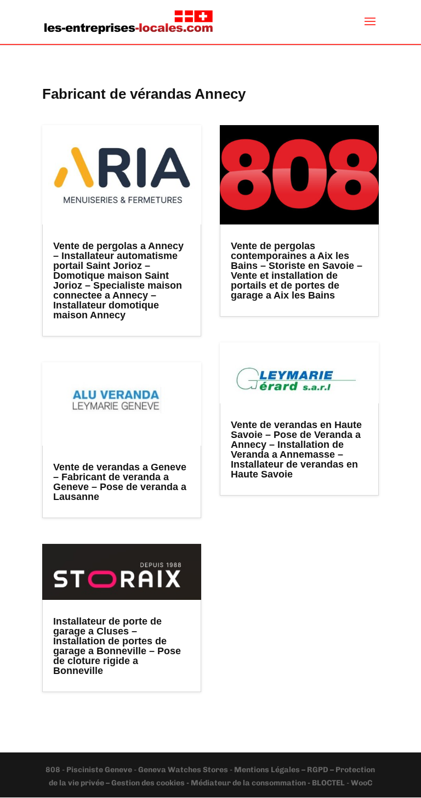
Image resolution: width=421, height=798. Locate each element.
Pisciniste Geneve (100, 769)
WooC (361, 783)
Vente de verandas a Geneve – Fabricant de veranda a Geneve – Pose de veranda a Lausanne (119, 482)
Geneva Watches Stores (183, 769)
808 (53, 769)
